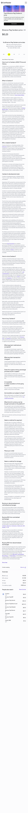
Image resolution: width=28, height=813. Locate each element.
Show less (4, 562)
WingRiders (13, 555)
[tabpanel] (5, 35)
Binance (22, 337)
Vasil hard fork (10, 243)
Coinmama (14, 525)
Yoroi (18, 276)
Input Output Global (19, 95)
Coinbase (8, 338)
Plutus (12, 249)
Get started (14, 23)
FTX (3, 338)
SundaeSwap (21, 554)
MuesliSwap (5, 555)
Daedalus (9, 278)
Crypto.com (19, 525)
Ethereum (4, 146)
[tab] (3, 54)
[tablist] (14, 54)
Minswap (15, 554)
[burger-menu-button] (26, 3)
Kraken (4, 527)
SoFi (24, 525)
